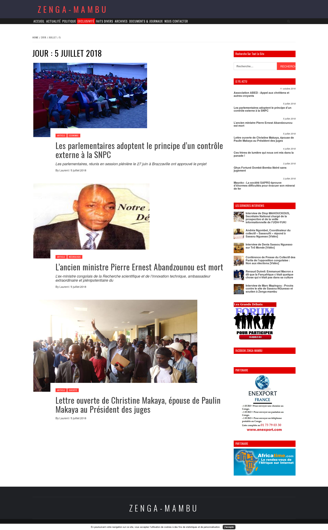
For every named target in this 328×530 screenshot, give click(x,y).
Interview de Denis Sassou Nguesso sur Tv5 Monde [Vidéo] (269, 245)
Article (61, 135)
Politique (69, 21)
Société (73, 390)
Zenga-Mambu (73, 9)
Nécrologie (75, 256)
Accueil (39, 21)
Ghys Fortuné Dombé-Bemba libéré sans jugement (260, 169)
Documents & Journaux (146, 21)
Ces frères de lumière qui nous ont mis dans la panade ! (264, 154)
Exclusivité (86, 21)
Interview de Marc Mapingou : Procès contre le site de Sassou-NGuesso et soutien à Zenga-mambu (269, 288)
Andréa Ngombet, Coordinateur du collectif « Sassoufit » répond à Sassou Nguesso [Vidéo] (268, 233)
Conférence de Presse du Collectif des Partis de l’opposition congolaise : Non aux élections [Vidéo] (270, 260)
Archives (121, 21)
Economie (73, 135)
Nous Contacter (176, 21)
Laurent (64, 170)
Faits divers (104, 21)
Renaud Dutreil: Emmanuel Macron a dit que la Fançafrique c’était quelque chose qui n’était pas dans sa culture (269, 274)
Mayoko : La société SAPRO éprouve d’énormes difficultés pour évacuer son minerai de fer (264, 185)
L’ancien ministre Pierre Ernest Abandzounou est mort (139, 267)
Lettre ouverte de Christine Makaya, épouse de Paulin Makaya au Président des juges (138, 404)
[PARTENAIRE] (265, 404)
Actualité (53, 21)
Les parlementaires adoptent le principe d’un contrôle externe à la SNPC (139, 149)
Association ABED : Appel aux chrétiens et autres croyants (261, 94)
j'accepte (229, 526)
